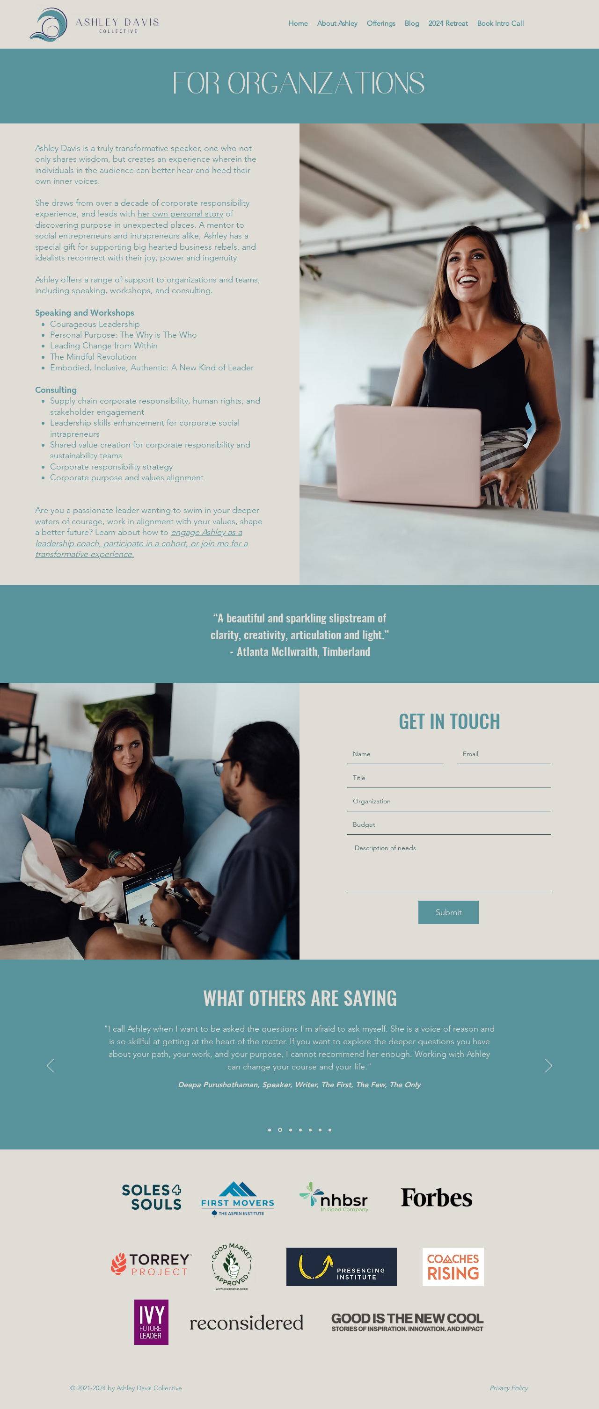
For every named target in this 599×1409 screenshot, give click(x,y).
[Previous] (50, 1066)
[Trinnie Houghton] (320, 1129)
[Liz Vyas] (300, 1129)
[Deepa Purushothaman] (280, 1130)
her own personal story (180, 214)
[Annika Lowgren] (310, 1129)
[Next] (548, 1066)
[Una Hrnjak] (330, 1129)
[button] (381, 23)
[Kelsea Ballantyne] (290, 1129)
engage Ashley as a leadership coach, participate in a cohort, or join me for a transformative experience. (141, 543)
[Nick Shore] (269, 1129)
